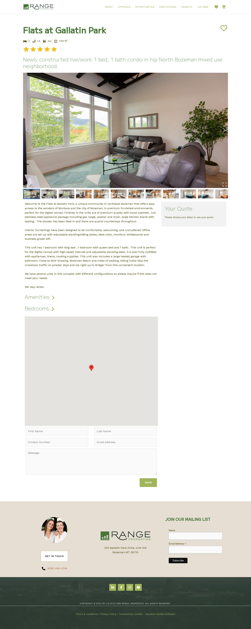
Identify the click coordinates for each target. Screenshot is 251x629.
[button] (125, 130)
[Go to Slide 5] (101, 194)
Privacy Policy (108, 614)
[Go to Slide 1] (31, 194)
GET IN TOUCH (54, 556)
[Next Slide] (224, 130)
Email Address (177, 543)
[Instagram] (129, 587)
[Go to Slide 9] (170, 194)
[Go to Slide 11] (205, 194)
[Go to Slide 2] (49, 194)
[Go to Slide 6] (118, 194)
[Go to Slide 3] (66, 194)
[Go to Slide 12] (223, 194)
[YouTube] (138, 587)
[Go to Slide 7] (136, 194)
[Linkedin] (112, 587)
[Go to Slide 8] (153, 194)
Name (172, 530)
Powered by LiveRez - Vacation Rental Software (147, 614)
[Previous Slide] (27, 130)
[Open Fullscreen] (224, 184)
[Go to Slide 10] (188, 194)
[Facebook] (121, 587)
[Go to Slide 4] (83, 194)
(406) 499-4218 (57, 568)
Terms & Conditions (87, 614)
